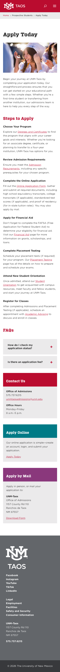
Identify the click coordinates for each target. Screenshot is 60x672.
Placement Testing (41, 259)
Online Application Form (31, 186)
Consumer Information (20, 615)
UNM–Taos (12, 623)
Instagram (12, 579)
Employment (14, 603)
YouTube (11, 583)
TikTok (10, 587)
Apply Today (13, 456)
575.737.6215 (14, 641)
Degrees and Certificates (32, 132)
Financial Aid (21, 234)
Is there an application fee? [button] (25, 362)
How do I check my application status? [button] (20, 347)
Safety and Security (18, 611)
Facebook (12, 575)
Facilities (11, 607)
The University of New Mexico (35, 666)
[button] (54, 8)
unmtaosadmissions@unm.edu (24, 399)
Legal (9, 599)
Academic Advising (36, 314)
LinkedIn (11, 591)
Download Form (15, 518)
